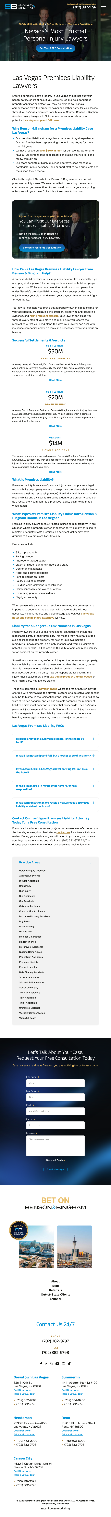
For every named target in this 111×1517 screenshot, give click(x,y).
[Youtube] (57, 1364)
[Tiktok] (69, 1364)
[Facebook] (41, 1364)
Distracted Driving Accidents (35, 916)
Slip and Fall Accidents (31, 982)
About (55, 1281)
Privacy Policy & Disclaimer (55, 1503)
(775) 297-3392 (26, 1481)
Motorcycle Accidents (31, 946)
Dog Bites (24, 921)
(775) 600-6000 (74, 1441)
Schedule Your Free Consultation (42, 247)
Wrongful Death (27, 1018)
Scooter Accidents (29, 977)
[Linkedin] (46, 1364)
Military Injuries (27, 941)
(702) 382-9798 (55, 1353)
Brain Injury (25, 885)
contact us (63, 832)
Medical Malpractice (30, 936)
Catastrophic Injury (29, 906)
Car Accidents (27, 901)
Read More (55, 380)
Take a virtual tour (24, 1394)
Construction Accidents (32, 911)
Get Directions (22, 1390)
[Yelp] (51, 1364)
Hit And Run (25, 931)
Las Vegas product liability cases (70, 676)
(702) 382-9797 (84, 8)
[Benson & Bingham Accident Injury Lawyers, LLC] (20, 6)
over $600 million (50, 150)
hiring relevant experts (44, 315)
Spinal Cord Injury (28, 987)
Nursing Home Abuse (30, 951)
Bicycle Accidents (29, 880)
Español (55, 1299)
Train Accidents (27, 997)
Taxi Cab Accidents (29, 992)
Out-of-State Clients (55, 1294)
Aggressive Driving (29, 875)
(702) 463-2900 (26, 1441)
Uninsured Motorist (29, 1007)
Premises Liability (28, 962)
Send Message (55, 1169)
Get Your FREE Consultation (55, 48)
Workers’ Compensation (32, 1012)
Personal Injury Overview (32, 870)
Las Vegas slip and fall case (41, 120)
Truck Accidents (28, 1002)
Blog (55, 1286)
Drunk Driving (26, 926)
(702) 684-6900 (74, 1400)
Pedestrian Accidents (31, 957)
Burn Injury (25, 890)
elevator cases (47, 688)
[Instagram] (63, 1364)
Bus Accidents (27, 896)
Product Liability (28, 967)
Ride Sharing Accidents (32, 972)
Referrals (55, 1290)
